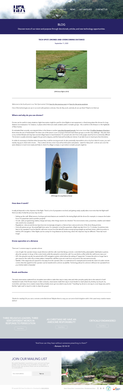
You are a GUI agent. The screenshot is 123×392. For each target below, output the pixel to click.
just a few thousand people (67, 130)
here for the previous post (58, 104)
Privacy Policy (71, 388)
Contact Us (101, 10)
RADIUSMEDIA (45, 388)
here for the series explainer (79, 104)
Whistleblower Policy (90, 388)
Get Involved (85, 10)
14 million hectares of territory (100, 130)
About (63, 10)
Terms (65, 388)
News (72, 10)
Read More (20, 328)
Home (53, 10)
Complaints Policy (79, 388)
